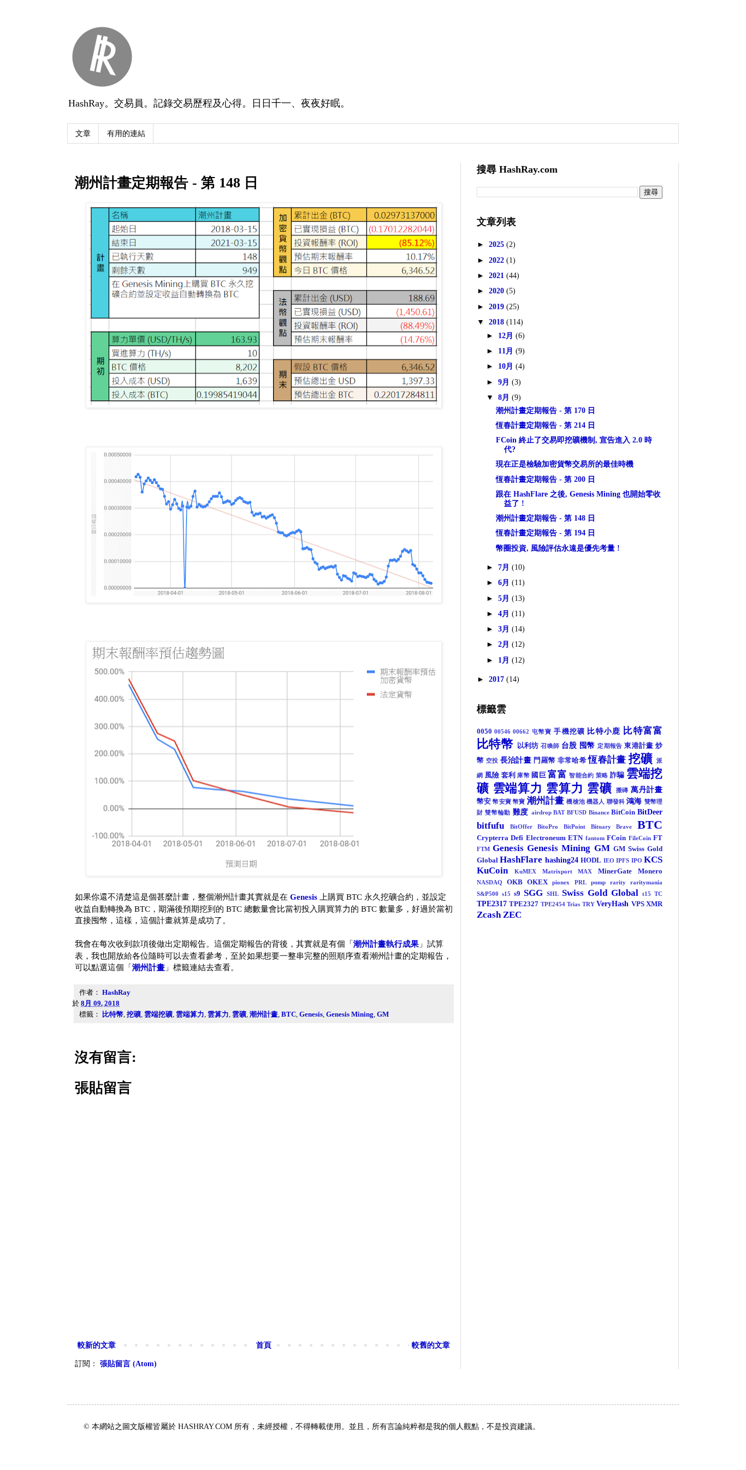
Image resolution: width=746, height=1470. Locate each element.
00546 (502, 731)
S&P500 (488, 893)
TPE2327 (523, 904)
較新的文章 (97, 1345)
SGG (533, 893)
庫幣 (523, 775)
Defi (517, 838)
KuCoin (492, 870)
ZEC (512, 915)
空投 (492, 760)
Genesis (303, 896)
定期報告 (610, 745)
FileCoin (640, 838)
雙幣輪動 (498, 812)
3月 (505, 629)
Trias (573, 904)
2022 (497, 260)
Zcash (489, 915)
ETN (575, 838)
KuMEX (525, 871)
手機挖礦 (569, 731)
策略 (602, 775)
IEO (608, 860)
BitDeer (649, 812)
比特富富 (642, 730)
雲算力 (218, 1014)
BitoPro (547, 826)
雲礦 (239, 1014)
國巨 (538, 775)
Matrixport (557, 871)
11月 (507, 351)
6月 (505, 582)
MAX (585, 871)
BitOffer (521, 826)
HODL (591, 860)
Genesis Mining (350, 1014)
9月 (505, 382)
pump (598, 882)
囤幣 (587, 745)
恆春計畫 (607, 759)
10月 (507, 366)
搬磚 (622, 790)
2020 (497, 291)
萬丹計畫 (646, 790)
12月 (507, 336)
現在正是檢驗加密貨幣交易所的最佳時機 (564, 464)
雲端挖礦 (158, 1014)
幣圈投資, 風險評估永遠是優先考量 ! (558, 548)
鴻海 (634, 801)
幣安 (484, 801)
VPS (637, 904)
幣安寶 (502, 801)
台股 (569, 745)
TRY (588, 904)
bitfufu (490, 825)
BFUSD (577, 812)
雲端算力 (190, 1014)
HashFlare (521, 859)
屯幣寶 (542, 731)
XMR (654, 904)
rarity (618, 882)
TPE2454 (553, 904)
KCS (653, 859)
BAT (559, 812)
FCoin (616, 838)
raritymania (646, 882)
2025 (497, 244)
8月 (505, 397)
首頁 (263, 1345)
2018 (497, 322)
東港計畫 (639, 745)
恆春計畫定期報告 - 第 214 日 (545, 425)
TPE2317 (492, 904)
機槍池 (575, 801)
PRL (581, 882)
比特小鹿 (603, 731)
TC (658, 893)
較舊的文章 (431, 1345)
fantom (595, 838)
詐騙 (617, 775)
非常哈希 (572, 760)
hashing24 (561, 860)
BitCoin (623, 812)
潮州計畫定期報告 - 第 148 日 (545, 518)
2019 (497, 307)
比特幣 (112, 1014)
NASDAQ (489, 882)
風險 (492, 775)
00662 (521, 731)
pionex (561, 882)
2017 (497, 679)
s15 (506, 893)
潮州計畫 (148, 967)
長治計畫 (515, 760)
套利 (508, 775)
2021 (497, 275)
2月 (505, 644)
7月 (505, 567)
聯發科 (616, 801)
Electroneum (546, 838)
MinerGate (615, 871)
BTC (288, 1014)
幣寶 (519, 801)
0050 (484, 731)
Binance (599, 812)
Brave (624, 826)
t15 (646, 893)
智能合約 (581, 775)
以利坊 (528, 745)
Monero (650, 871)
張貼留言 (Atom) (128, 1364)
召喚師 (550, 745)
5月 (505, 598)
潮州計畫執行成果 (386, 943)
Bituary (601, 826)
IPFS (622, 860)
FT (657, 838)
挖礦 (134, 1014)
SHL (553, 893)
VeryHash (612, 904)
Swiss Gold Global (600, 893)
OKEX (537, 882)
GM (383, 1014)
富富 (557, 774)
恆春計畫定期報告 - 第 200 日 (545, 479)
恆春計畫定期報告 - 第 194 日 (545, 533)
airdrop (541, 812)
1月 (505, 660)
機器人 (596, 801)
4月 (505, 614)
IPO (636, 860)
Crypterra (492, 838)
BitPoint (574, 826)
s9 (517, 894)
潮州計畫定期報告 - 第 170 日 (545, 410)
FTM (483, 849)
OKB (515, 882)
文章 (83, 133)
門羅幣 (544, 760)
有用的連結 (126, 133)
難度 (521, 812)
